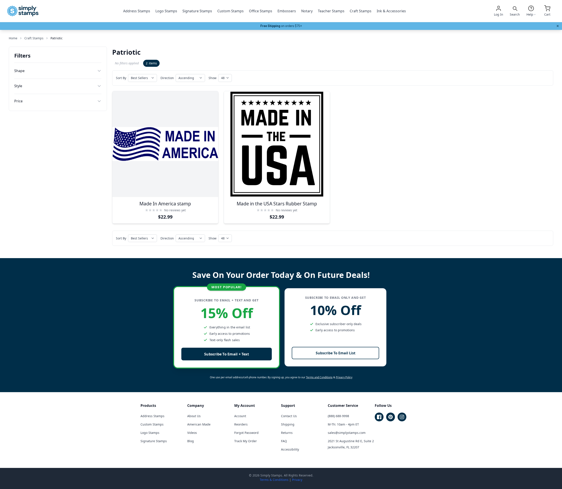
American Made (199, 424)
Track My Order (245, 441)
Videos (192, 433)
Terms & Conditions (274, 480)
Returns (287, 433)
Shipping (287, 424)
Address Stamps (136, 11)
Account (240, 416)
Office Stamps (260, 11)
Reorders (241, 424)
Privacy (297, 480)
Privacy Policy (344, 377)
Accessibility (290, 449)
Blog (190, 441)
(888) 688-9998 (338, 416)
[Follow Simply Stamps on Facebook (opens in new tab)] (379, 417)
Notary (307, 11)
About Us (194, 416)
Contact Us (289, 416)
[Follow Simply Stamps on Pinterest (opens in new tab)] (390, 417)
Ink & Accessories (391, 11)
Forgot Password (246, 433)
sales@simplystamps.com (347, 433)
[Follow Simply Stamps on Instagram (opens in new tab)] (402, 417)
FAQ (284, 441)
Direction (167, 78)
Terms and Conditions (319, 377)
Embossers (286, 11)
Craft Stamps (360, 11)
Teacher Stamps (331, 11)
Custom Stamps (230, 11)
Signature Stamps (197, 11)
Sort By (121, 78)
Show (212, 78)
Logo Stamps (166, 11)
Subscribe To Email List (335, 353)
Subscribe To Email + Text (226, 354)
